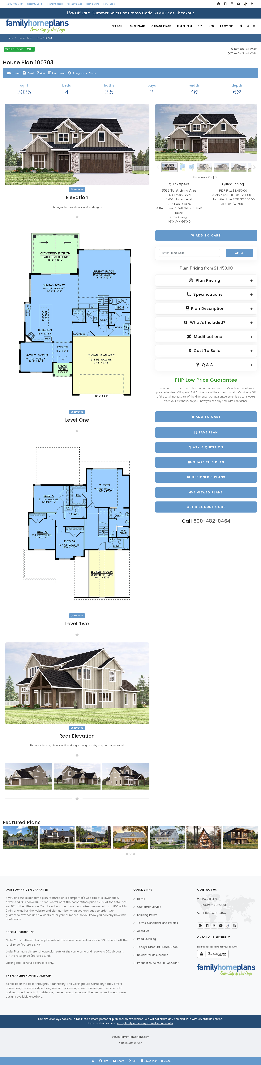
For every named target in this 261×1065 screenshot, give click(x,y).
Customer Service (149, 907)
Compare (58, 73)
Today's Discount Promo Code (157, 947)
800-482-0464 (15, 3)
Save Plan (207, 432)
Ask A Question (207, 447)
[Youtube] (238, 4)
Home (9, 38)
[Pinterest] (218, 4)
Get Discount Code (206, 507)
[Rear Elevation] (77, 683)
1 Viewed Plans (208, 492)
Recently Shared (54, 3)
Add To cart (208, 417)
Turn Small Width (243, 53)
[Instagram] (232, 4)
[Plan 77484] (130, 837)
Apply (239, 252)
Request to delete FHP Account (158, 963)
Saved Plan (150, 1061)
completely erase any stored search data (145, 1023)
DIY (200, 26)
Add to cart (208, 235)
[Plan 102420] (93, 837)
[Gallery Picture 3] (125, 776)
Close (167, 1061)
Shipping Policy (147, 915)
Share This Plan (208, 462)
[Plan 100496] (167, 837)
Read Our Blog (146, 939)
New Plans (109, 3)
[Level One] (77, 316)
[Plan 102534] (240, 837)
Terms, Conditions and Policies (157, 923)
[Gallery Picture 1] (28, 776)
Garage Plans (161, 26)
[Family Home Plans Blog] (252, 4)
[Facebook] (225, 4)
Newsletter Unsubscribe (152, 955)
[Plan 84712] (20, 837)
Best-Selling (93, 3)
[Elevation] (206, 132)
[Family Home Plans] (37, 26)
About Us (143, 931)
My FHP (228, 26)
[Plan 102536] (57, 837)
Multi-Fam (184, 26)
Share (15, 73)
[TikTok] (245, 4)
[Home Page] (93, 1061)
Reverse (78, 189)
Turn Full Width (245, 49)
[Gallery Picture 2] (77, 776)
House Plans (137, 26)
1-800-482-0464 (214, 913)
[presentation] (7, 839)
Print (30, 73)
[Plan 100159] (203, 837)
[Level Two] (77, 525)
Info (211, 26)
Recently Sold (34, 3)
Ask (42, 73)
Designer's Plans (83, 73)
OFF (217, 177)
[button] (127, 854)
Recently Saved (74, 3)
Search (117, 26)
